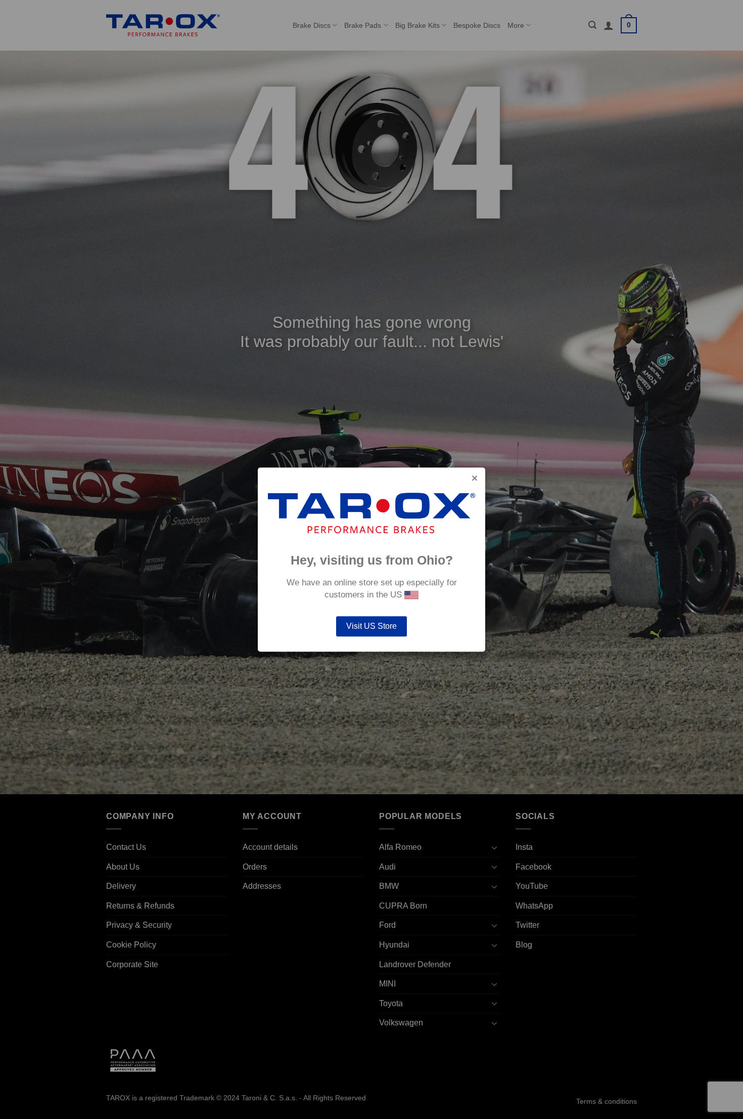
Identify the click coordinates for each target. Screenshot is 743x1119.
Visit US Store (371, 626)
